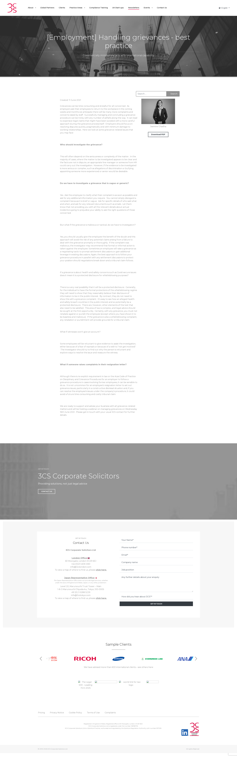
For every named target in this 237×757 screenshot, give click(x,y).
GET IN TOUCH (156, 604)
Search (173, 94)
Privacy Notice (57, 712)
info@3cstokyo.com (80, 595)
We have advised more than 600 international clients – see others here (118, 667)
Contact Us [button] (46, 491)
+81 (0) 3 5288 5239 (80, 592)
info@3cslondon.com (80, 567)
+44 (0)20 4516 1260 (80, 564)
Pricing (41, 712)
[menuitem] (32, 7)
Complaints (110, 712)
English (224, 8)
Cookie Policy (75, 712)
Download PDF (158, 134)
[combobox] (151, 94)
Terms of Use (93, 712)
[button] (196, 659)
